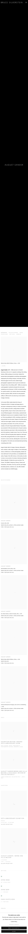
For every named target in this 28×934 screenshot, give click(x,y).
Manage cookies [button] (14, 924)
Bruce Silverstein (12, 2)
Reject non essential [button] (14, 928)
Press (21, 332)
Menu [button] (26, 2)
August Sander (14, 165)
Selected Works (13, 332)
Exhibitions (4, 334)
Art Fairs (12, 334)
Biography (4, 332)
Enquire (18, 334)
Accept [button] (14, 931)
